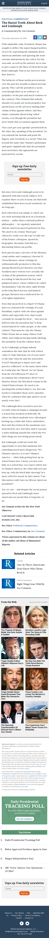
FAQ (28, 913)
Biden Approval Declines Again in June (26, 849)
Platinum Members (20, 784)
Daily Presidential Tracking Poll (22, 840)
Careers (19, 918)
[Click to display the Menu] (3, 3)
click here (32, 790)
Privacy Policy (16, 915)
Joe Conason (38, 531)
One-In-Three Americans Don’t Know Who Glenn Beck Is (31, 568)
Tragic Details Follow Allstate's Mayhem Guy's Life (12, 663)
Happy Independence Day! (19, 858)
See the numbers (24, 819)
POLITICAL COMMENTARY (15, 19)
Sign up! (24, 179)
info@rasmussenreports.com (16, 931)
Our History (19, 913)
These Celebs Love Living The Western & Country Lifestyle (35, 694)
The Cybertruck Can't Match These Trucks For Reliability (36, 727)
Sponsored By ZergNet (38, 602)
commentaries (27, 774)
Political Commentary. (25, 525)
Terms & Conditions (32, 915)
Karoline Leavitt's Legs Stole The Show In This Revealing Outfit (35, 632)
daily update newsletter (34, 766)
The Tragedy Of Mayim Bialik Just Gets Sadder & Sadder (11, 632)
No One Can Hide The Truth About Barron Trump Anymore (35, 663)
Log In (44, 3)
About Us (8, 913)
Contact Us (29, 918)
